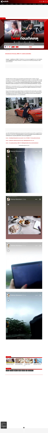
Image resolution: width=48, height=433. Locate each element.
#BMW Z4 (15, 370)
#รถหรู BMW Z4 (30, 370)
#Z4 (26, 370)
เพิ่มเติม (2, 424)
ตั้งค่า (3, 427)
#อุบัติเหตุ (7, 370)
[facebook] (40, 1)
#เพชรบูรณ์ (11, 370)
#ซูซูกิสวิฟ (23, 370)
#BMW (20, 370)
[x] (42, 1)
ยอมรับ (4, 426)
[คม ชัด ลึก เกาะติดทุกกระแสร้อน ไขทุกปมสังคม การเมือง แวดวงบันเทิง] (24, 2)
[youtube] (43, 1)
